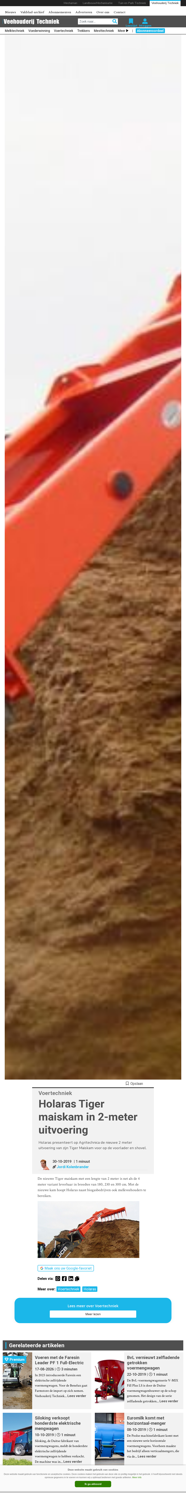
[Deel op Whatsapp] (58, 1278)
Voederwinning (39, 31)
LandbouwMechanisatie (98, 3)
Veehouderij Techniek (165, 3)
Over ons (102, 12)
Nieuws (10, 12)
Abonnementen (59, 12)
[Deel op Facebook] (65, 1278)
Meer (121, 31)
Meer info (136, 1477)
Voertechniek (63, 31)
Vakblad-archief (32, 12)
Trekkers (83, 31)
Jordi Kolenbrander (73, 1167)
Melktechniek (14, 31)
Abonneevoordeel (150, 31)
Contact (120, 12)
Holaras (90, 1289)
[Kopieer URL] (78, 1278)
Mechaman (70, 3)
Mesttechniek (104, 31)
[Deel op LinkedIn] (71, 1278)
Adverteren (83, 12)
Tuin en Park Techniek (132, 3)
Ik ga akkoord (93, 1483)
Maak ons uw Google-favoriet (68, 1268)
